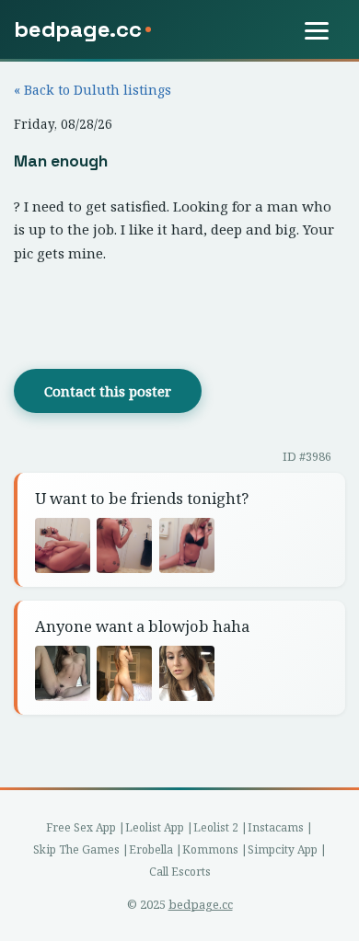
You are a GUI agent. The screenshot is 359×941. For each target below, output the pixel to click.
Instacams (276, 827)
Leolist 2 (215, 827)
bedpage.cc (200, 904)
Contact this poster (107, 391)
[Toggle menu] (325, 30)
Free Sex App (81, 827)
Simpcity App (283, 849)
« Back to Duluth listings (92, 89)
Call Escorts (180, 871)
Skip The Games (76, 849)
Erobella (151, 849)
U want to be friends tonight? (142, 498)
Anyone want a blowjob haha (142, 626)
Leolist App (154, 827)
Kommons (210, 849)
